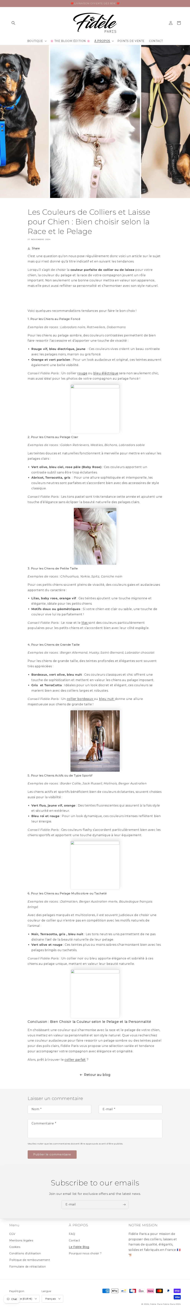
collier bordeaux (80, 699)
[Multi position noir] (95, 993)
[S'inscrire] (124, 1204)
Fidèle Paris (156, 1304)
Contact (74, 1240)
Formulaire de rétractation (27, 1266)
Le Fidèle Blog (79, 1247)
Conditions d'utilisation (25, 1253)
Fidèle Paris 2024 (172, 1304)
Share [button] (36, 248)
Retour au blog (97, 1075)
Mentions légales (21, 1240)
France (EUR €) (22, 1298)
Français (50, 1298)
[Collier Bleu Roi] (95, 865)
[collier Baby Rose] (95, 536)
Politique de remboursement (29, 1260)
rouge (82, 373)
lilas (84, 622)
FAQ (72, 1234)
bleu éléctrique (105, 373)
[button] (13, 23)
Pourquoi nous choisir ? (85, 1253)
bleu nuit (107, 699)
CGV (12, 1234)
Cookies (14, 1247)
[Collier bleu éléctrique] (95, 408)
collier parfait (75, 1059)
